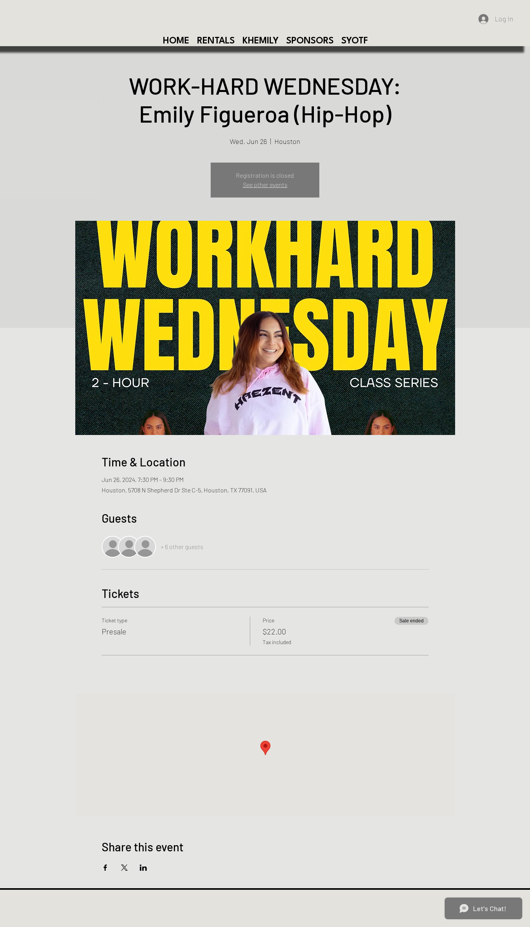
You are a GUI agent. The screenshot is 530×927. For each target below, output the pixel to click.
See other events (265, 184)
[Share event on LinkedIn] (143, 868)
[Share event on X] (124, 868)
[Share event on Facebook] (105, 868)
